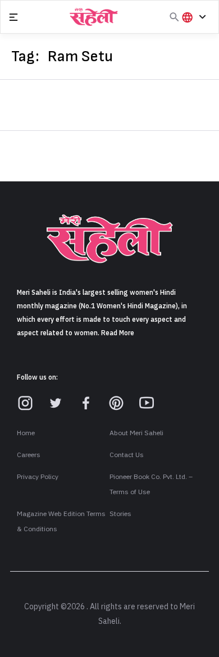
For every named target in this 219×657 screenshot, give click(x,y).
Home (26, 433)
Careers (28, 455)
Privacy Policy (37, 477)
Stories (120, 514)
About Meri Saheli (136, 433)
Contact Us (127, 455)
